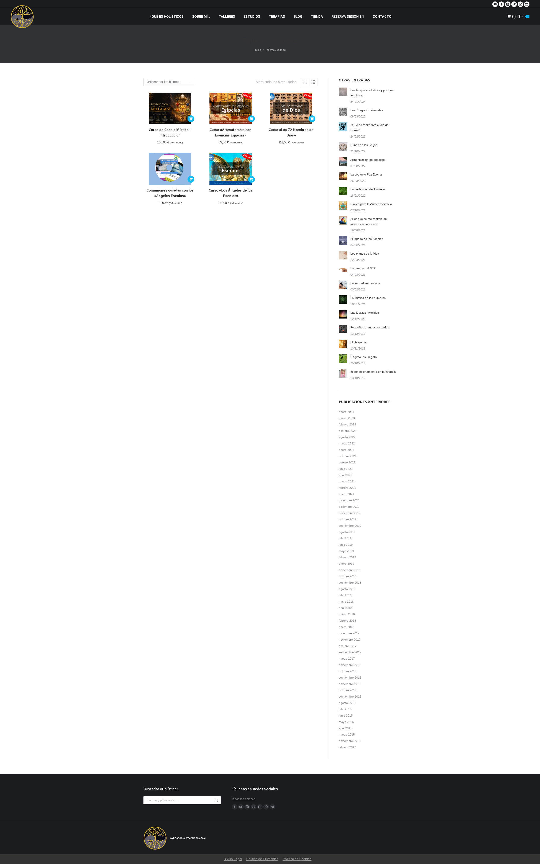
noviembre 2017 (349, 639)
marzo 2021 (347, 481)
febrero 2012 (347, 747)
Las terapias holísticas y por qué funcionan (372, 92)
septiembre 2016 (350, 677)
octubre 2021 (347, 456)
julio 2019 (345, 538)
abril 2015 (345, 728)
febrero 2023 (347, 424)
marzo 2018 (347, 614)
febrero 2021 (347, 487)
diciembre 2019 (349, 506)
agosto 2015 (347, 703)
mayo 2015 (346, 722)
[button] (191, 118)
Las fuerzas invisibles (364, 312)
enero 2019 (346, 563)
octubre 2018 (347, 576)
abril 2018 (345, 608)
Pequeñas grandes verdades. (370, 327)
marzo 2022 (347, 443)
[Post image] (343, 92)
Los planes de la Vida (364, 253)
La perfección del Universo (368, 189)
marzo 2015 (347, 734)
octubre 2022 (347, 430)
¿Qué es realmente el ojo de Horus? (369, 127)
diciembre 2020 (349, 500)
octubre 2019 (347, 519)
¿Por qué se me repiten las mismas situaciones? (368, 221)
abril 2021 (345, 475)
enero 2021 (346, 494)
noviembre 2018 (349, 570)
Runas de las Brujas (363, 145)
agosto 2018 (347, 589)
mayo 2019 (346, 551)
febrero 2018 (347, 620)
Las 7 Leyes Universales (366, 110)
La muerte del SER (363, 268)
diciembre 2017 (349, 633)
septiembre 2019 (350, 525)
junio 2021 (346, 468)
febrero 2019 (347, 557)
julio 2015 (345, 709)
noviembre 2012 (349, 740)
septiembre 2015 (350, 696)
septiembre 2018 (350, 582)
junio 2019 (346, 544)
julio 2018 (345, 595)
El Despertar (358, 342)
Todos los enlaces (243, 799)
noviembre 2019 (349, 513)
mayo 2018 (346, 601)
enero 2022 (346, 449)
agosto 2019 (347, 532)
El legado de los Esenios (366, 238)
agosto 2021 (347, 462)
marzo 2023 (347, 418)
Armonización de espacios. (368, 159)
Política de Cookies (297, 859)
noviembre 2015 (349, 684)
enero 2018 (346, 627)
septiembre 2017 (350, 652)
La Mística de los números (368, 298)
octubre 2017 (347, 646)
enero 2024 (346, 411)
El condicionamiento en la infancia (373, 371)
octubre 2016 (347, 671)
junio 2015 (346, 715)
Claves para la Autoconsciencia (371, 204)
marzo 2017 (347, 658)
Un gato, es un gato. (364, 357)
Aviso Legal (233, 859)
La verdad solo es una (365, 283)
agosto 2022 (347, 437)
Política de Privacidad (262, 859)
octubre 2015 (347, 690)
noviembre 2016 (349, 665)
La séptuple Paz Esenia (366, 174)
